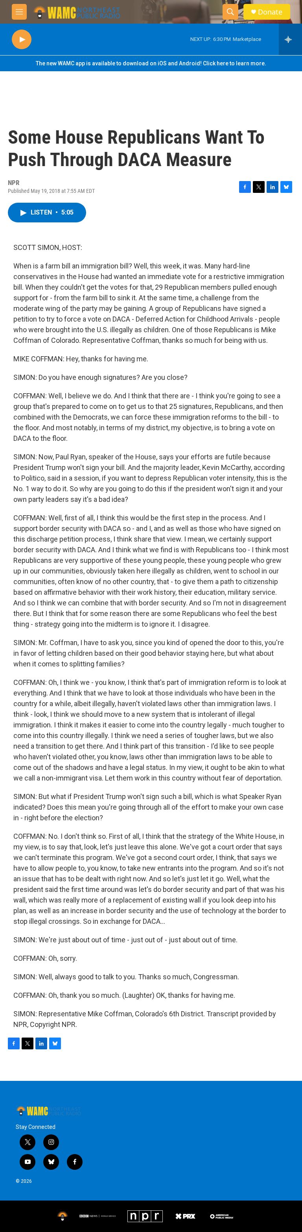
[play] (21, 39)
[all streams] (290, 39)
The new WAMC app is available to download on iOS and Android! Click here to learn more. (151, 63)
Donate (270, 12)
